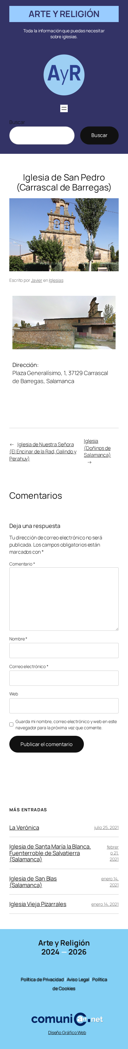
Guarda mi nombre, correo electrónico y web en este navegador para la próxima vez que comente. (66, 724)
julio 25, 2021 (106, 827)
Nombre (18, 639)
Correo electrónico (28, 666)
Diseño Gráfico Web (67, 1032)
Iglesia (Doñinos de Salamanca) (97, 447)
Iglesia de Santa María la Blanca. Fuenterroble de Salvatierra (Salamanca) (50, 853)
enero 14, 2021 (110, 882)
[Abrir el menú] (64, 108)
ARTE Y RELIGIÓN (64, 14)
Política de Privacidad (42, 979)
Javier (36, 280)
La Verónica (24, 827)
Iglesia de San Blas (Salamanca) (33, 881)
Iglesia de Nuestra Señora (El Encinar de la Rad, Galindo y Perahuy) (42, 451)
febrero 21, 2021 (113, 853)
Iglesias (56, 280)
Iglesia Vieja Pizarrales (37, 904)
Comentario (22, 564)
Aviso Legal (78, 979)
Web (13, 694)
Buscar (17, 122)
